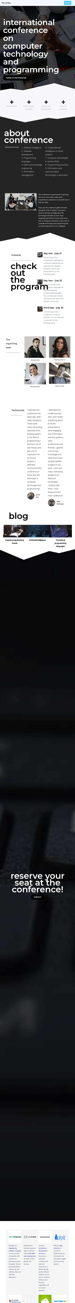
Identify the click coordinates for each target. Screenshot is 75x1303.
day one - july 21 (52, 253)
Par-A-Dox (6, 2)
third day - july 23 (53, 307)
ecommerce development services (43, 1250)
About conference (28, 136)
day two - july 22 (53, 280)
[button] (16, 78)
